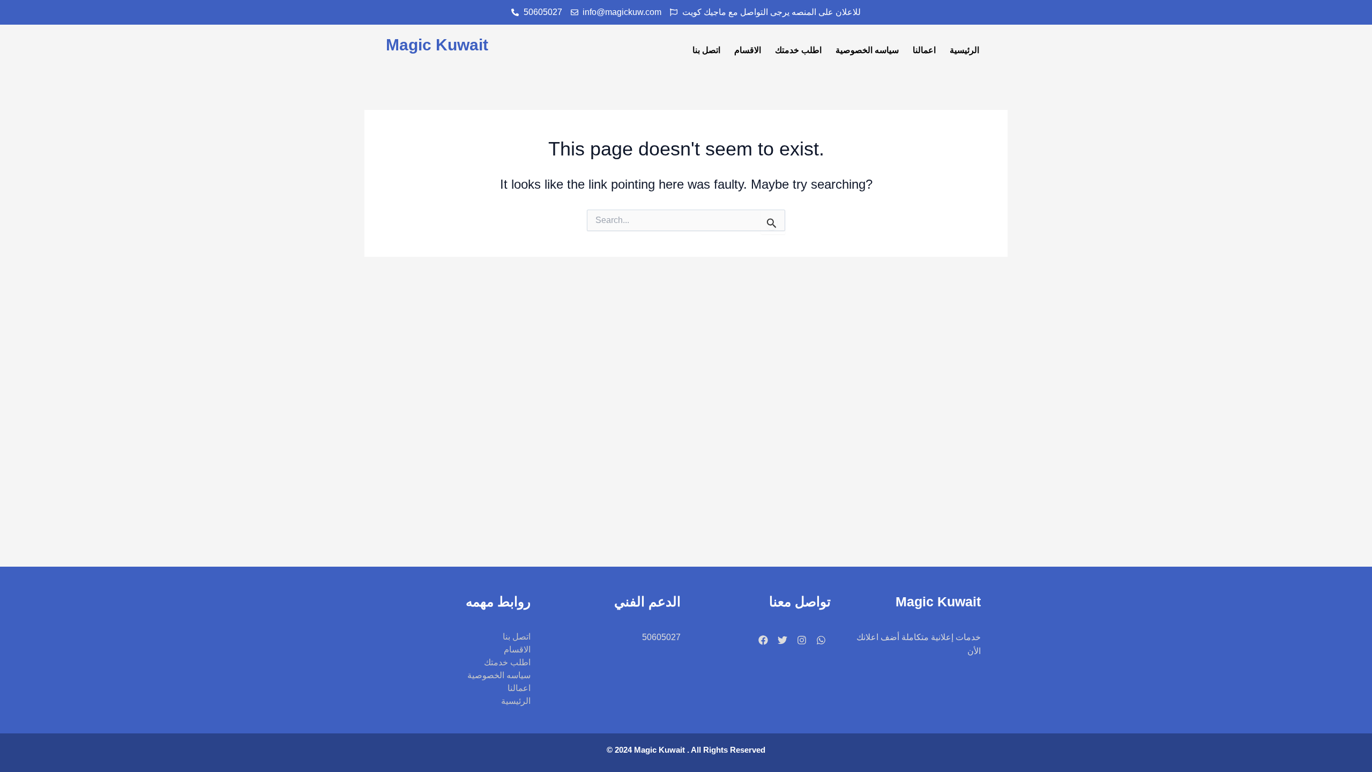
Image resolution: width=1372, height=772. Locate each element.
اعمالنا (924, 50)
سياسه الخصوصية (867, 50)
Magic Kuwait (437, 45)
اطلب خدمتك (798, 50)
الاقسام (747, 50)
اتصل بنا (706, 50)
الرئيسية (964, 50)
